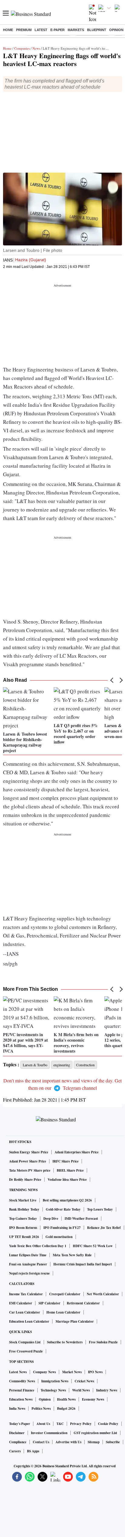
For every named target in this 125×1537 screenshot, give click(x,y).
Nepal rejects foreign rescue (29, 1273)
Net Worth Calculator (103, 1294)
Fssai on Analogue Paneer (28, 1264)
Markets (76, 30)
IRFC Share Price (65, 1161)
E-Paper (57, 30)
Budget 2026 (66, 1408)
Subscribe (113, 1442)
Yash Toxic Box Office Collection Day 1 (37, 1246)
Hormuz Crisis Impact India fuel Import (82, 1264)
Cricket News (84, 1381)
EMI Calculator (20, 1303)
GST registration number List (95, 1433)
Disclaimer (17, 1433)
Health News (66, 1399)
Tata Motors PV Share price (29, 1170)
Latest (41, 30)
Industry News (106, 1390)
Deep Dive (50, 1218)
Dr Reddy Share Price (25, 1179)
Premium (24, 30)
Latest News (18, 1372)
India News (17, 1408)
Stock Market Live (22, 1200)
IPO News (95, 1372)
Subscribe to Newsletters (65, 1342)
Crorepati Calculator (64, 1294)
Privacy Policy (81, 1424)
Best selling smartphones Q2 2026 (67, 1200)
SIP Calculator (49, 1303)
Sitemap (94, 1442)
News (36, 48)
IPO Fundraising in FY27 (62, 1228)
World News (81, 1390)
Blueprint (96, 30)
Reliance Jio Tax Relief (104, 1228)
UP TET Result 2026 (24, 1237)
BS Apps (33, 1451)
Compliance (17, 1442)
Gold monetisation (59, 1237)
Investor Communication (49, 1433)
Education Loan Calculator (29, 1321)
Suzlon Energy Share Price (28, 1152)
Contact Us (41, 1442)
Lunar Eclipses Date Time (27, 1255)
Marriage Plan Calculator (75, 1321)
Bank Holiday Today (24, 1209)
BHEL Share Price (70, 1170)
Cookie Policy (108, 1424)
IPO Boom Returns (23, 1228)
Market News (72, 1372)
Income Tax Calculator (26, 1294)
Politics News (41, 1408)
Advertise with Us (68, 1442)
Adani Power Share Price (27, 1161)
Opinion (116, 30)
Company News (44, 1372)
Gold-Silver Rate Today (63, 1209)
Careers (15, 1451)
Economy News (93, 1399)
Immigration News (54, 1381)
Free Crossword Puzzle (26, 1351)
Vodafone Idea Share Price (67, 1179)
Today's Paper (19, 1424)
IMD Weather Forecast (81, 1218)
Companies (22, 48)
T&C (60, 1424)
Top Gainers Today (23, 1218)
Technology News (53, 1390)
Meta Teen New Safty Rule (72, 1255)
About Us (43, 1424)
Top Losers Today (100, 1209)
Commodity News (22, 1381)
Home (8, 30)
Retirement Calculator (83, 1303)
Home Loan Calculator (63, 1312)
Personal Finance (21, 1390)
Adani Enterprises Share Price (77, 1152)
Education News (20, 1399)
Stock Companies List (25, 1342)
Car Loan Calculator (24, 1312)
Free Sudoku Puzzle (103, 1342)
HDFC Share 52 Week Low (93, 1246)
